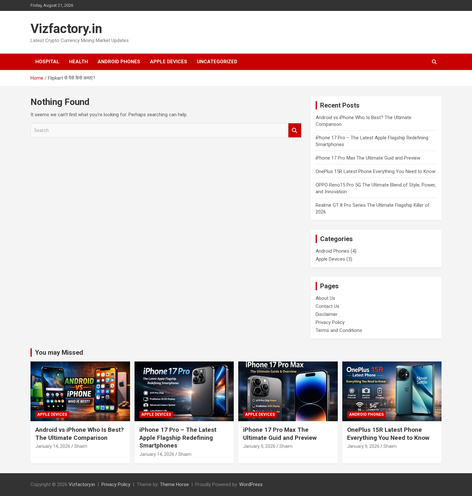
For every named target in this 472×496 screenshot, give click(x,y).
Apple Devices (168, 62)
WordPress (251, 484)
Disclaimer (326, 314)
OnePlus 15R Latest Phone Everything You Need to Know (375, 171)
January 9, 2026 (259, 446)
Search (294, 130)
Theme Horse (174, 484)
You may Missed (59, 352)
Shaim (80, 446)
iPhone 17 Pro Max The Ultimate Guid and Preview (368, 158)
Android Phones (119, 62)
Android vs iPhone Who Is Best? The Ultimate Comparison (79, 433)
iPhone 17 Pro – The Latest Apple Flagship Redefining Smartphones (177, 437)
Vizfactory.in (66, 28)
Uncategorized (217, 62)
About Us (325, 298)
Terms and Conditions (339, 330)
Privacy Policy (330, 322)
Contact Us (327, 306)
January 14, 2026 (52, 446)
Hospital (47, 62)
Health (78, 62)
